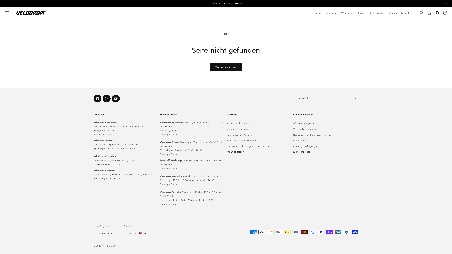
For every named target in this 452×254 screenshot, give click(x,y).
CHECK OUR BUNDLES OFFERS (226, 3)
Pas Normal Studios (238, 123)
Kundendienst (300, 140)
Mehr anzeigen (235, 151)
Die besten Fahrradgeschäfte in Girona (249, 146)
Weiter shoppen (226, 67)
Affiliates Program (303, 123)
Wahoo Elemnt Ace (237, 128)
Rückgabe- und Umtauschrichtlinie (313, 134)
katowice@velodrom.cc (107, 164)
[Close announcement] (446, 3)
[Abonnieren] (354, 98)
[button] (7, 13)
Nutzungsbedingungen (305, 146)
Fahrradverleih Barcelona (241, 140)
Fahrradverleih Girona (239, 134)
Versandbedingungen (305, 128)
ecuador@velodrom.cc (107, 178)
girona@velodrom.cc (106, 148)
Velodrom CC (109, 245)
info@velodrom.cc (104, 130)
